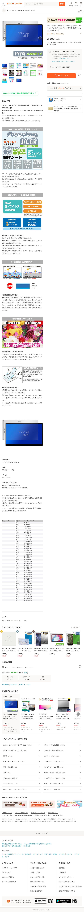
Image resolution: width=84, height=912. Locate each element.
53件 (25, 673)
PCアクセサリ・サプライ (38, 813)
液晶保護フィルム (53, 813)
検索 (62, 4)
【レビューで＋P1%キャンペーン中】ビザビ (27, 819)
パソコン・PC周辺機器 (21, 813)
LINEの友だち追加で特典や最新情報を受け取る (18, 93)
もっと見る (74, 627)
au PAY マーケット (7, 813)
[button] (81, 33)
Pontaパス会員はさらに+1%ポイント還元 (63, 61)
